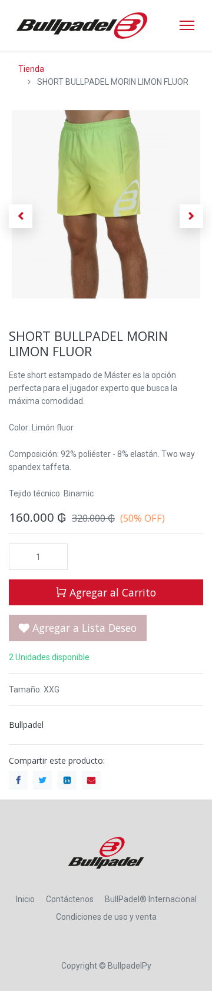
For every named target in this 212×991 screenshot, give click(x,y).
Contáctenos (70, 899)
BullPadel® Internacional (151, 899)
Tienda (31, 69)
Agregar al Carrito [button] (111, 592)
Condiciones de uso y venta (106, 917)
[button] (20, 216)
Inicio (25, 899)
